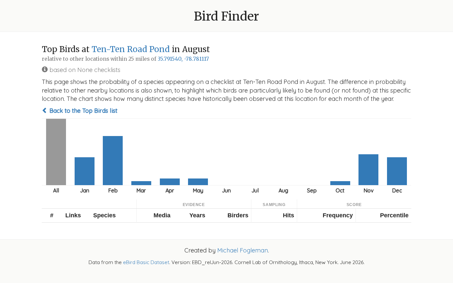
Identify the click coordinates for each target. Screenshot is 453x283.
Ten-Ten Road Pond (131, 49)
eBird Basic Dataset (146, 262)
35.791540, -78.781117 (183, 59)
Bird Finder (226, 16)
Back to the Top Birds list (82, 110)
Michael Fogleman (242, 250)
